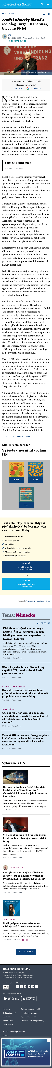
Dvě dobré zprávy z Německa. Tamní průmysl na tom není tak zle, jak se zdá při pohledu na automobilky (25, 693)
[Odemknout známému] (48, 13)
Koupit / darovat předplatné (14, 1031)
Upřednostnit (36, 88)
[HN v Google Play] (11, 998)
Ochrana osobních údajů (30, 1009)
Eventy (5, 1035)
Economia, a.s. (19, 973)
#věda (28, 436)
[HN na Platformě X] (17, 986)
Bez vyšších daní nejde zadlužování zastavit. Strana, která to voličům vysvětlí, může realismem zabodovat (24, 876)
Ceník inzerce (8, 1025)
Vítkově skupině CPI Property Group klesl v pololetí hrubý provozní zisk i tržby (24, 838)
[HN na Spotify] (32, 986)
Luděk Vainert (16, 868)
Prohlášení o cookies (29, 1013)
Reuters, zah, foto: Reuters (37, 72)
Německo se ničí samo (18, 163)
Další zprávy (26, 952)
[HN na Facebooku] (21, 986)
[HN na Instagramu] (25, 986)
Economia (7, 1017)
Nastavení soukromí (28, 1017)
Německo (25, 615)
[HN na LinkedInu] (29, 986)
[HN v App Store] (28, 998)
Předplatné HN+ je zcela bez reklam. (37, 601)
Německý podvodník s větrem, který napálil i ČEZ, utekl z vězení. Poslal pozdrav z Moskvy (23, 670)
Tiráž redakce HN (9, 1013)
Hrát (16, 480)
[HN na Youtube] (36, 986)
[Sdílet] (44, 13)
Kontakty (6, 1009)
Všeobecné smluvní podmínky (32, 1021)
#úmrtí (20, 436)
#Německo (9, 436)
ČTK (9, 35)
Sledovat (18, 88)
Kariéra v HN (8, 1021)
